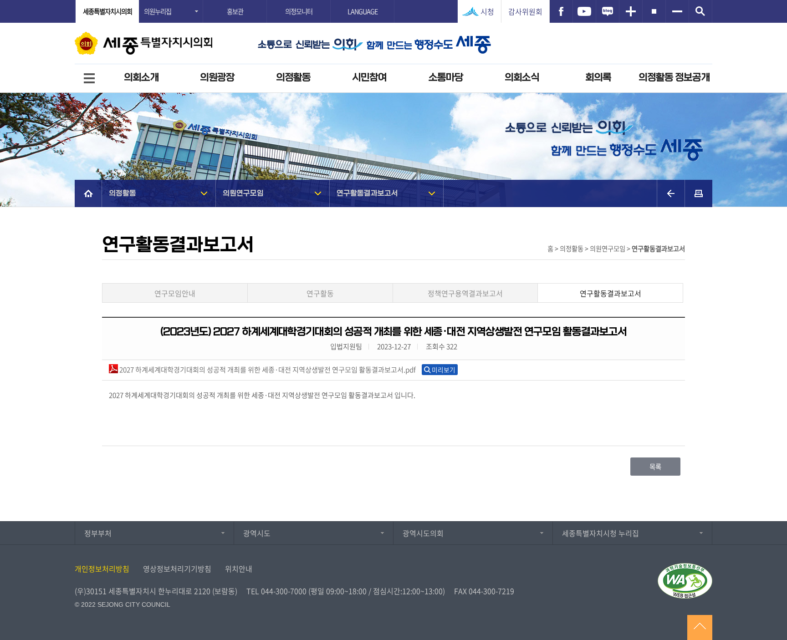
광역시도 (257, 533)
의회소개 (141, 77)
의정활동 (293, 77)
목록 (655, 467)
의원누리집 (157, 11)
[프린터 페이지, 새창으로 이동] (698, 193)
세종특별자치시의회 (107, 11)
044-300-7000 (284, 590)
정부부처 (98, 533)
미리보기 (443, 369)
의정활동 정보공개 (674, 77)
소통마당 (446, 77)
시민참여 (369, 77)
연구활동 (320, 293)
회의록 (598, 77)
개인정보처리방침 (102, 568)
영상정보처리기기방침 (177, 568)
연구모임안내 (174, 293)
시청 (487, 11)
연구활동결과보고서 (367, 193)
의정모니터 (298, 11)
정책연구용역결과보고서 (465, 293)
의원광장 (217, 77)
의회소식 (522, 77)
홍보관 (235, 11)
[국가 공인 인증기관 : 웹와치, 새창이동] (685, 581)
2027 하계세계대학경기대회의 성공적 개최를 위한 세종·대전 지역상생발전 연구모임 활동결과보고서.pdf (267, 369)
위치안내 (238, 568)
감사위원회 (525, 11)
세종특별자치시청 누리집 (600, 533)
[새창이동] (561, 11)
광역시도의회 (423, 533)
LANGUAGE (363, 11)
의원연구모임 (243, 193)
